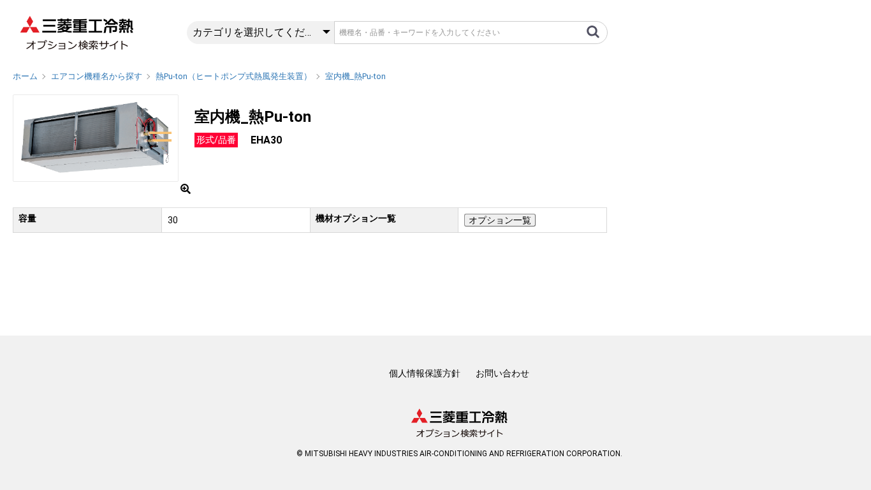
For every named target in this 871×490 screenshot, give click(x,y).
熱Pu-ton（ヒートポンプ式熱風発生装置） (234, 76)
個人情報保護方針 (424, 373)
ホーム (25, 76)
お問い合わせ (502, 373)
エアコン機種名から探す (96, 76)
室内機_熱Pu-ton (355, 76)
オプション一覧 (500, 220)
